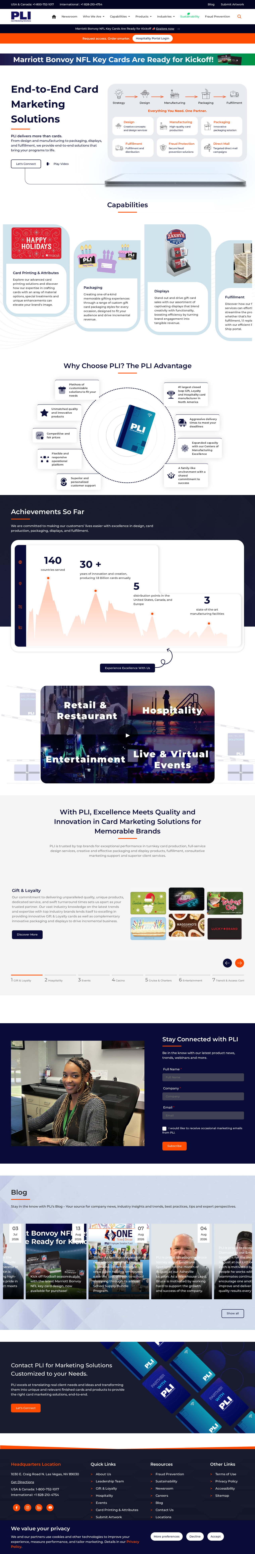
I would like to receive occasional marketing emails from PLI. (202, 1130)
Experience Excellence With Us (127, 668)
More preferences (166, 1536)
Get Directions (22, 1482)
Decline (195, 1536)
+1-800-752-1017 (43, 4)
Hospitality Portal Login (152, 38)
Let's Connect (26, 164)
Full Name (172, 1069)
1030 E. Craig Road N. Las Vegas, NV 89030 (45, 1474)
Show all (233, 1313)
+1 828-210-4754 (91, 4)
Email (168, 1107)
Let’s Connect (26, 1408)
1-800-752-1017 (47, 1489)
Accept (216, 1536)
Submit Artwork (232, 4)
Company (172, 1088)
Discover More (27, 934)
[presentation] (227, 963)
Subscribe (174, 1146)
